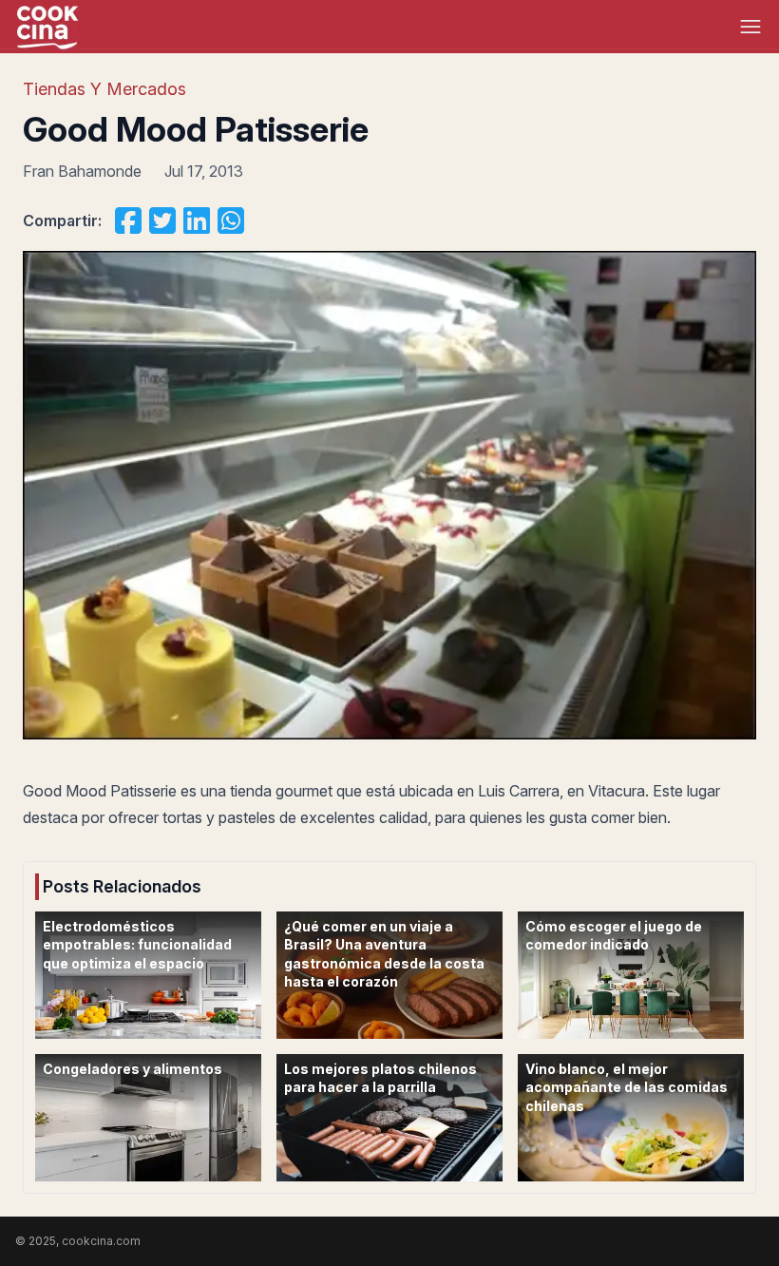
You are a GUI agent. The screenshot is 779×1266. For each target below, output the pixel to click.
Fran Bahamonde (82, 171)
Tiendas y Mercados (104, 89)
